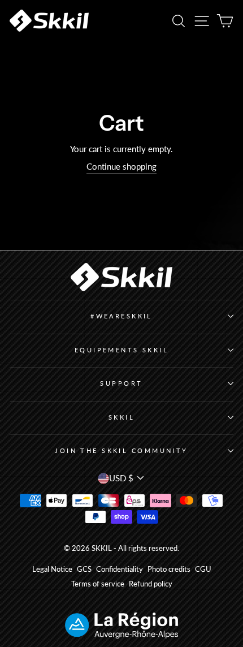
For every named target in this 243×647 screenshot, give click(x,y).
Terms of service (97, 584)
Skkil (121, 417)
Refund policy (150, 584)
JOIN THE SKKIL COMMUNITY (121, 450)
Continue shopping (121, 166)
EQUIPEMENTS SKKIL (122, 349)
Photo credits (168, 569)
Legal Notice (52, 569)
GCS (84, 569)
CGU (203, 569)
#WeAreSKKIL (121, 316)
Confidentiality (119, 569)
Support (121, 383)
